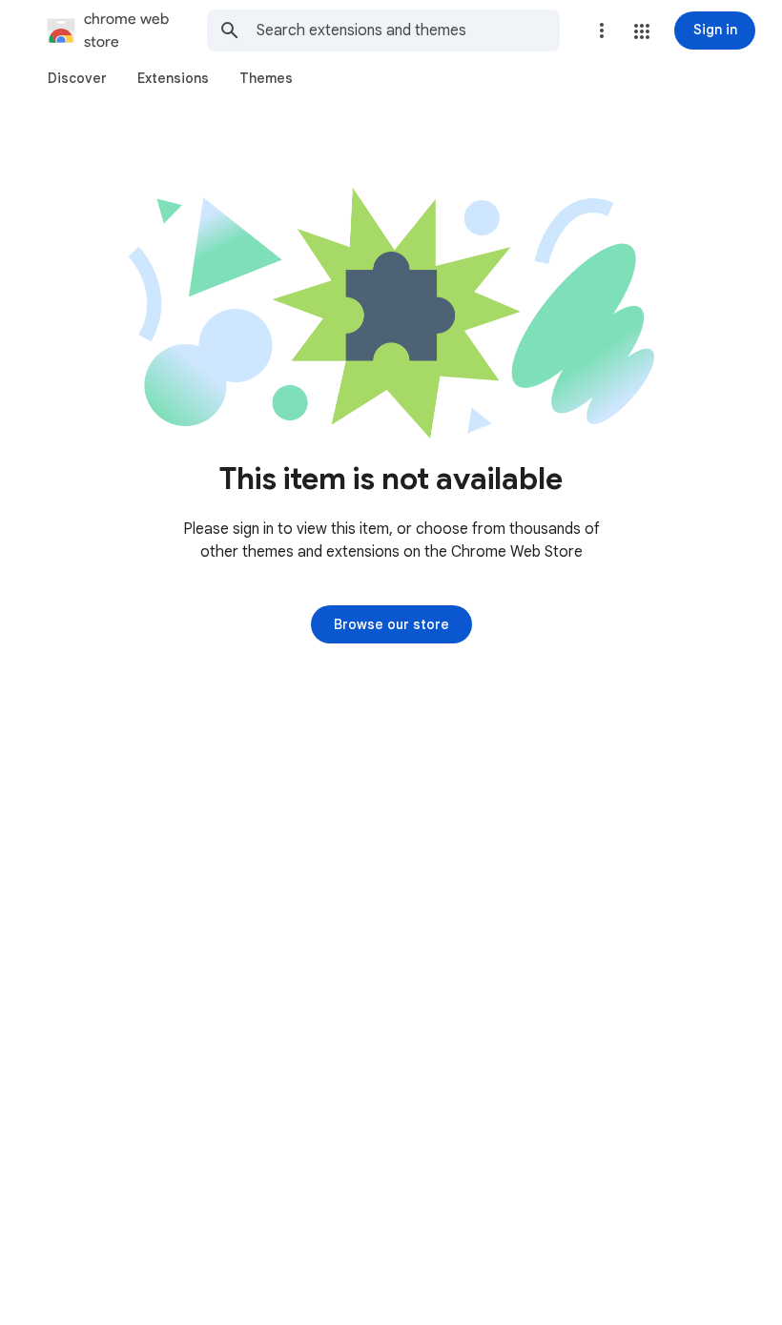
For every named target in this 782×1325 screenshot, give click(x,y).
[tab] (77, 78)
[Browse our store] (391, 624)
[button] (642, 31)
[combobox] (408, 30)
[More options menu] (602, 30)
